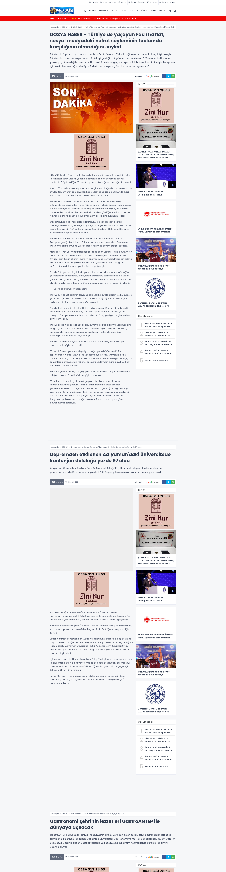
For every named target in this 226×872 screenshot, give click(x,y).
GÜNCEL (93, 10)
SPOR (123, 10)
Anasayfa (55, 27)
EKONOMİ (103, 10)
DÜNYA (153, 10)
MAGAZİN (134, 10)
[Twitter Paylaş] (168, 76)
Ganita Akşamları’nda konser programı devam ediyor (100, 18)
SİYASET (114, 10)
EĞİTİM (144, 10)
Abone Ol (139, 76)
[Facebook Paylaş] (164, 76)
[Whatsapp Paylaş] (173, 76)
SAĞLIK (162, 10)
